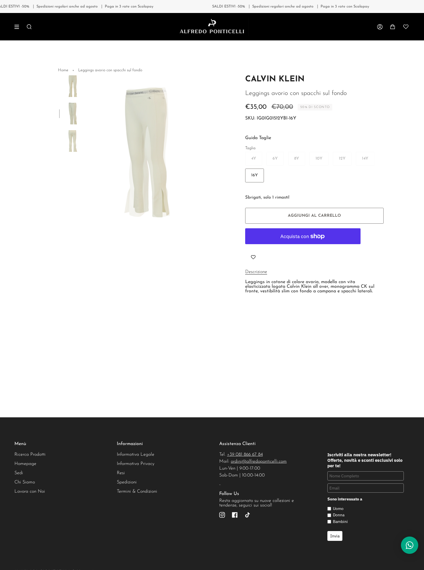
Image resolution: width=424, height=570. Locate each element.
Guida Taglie (258, 138)
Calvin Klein (275, 79)
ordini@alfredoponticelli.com (259, 461)
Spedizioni (127, 482)
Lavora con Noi (29, 491)
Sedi (18, 473)
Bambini (340, 521)
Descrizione (256, 272)
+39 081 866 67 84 (245, 454)
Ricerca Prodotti (30, 454)
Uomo (338, 508)
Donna (338, 514)
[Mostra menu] (18, 27)
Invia (334, 536)
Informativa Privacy (135, 463)
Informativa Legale (135, 454)
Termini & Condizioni (137, 491)
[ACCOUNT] (380, 26)
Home (63, 70)
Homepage (25, 463)
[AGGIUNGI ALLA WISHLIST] (253, 257)
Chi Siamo (24, 482)
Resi (121, 473)
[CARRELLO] (392, 26)
